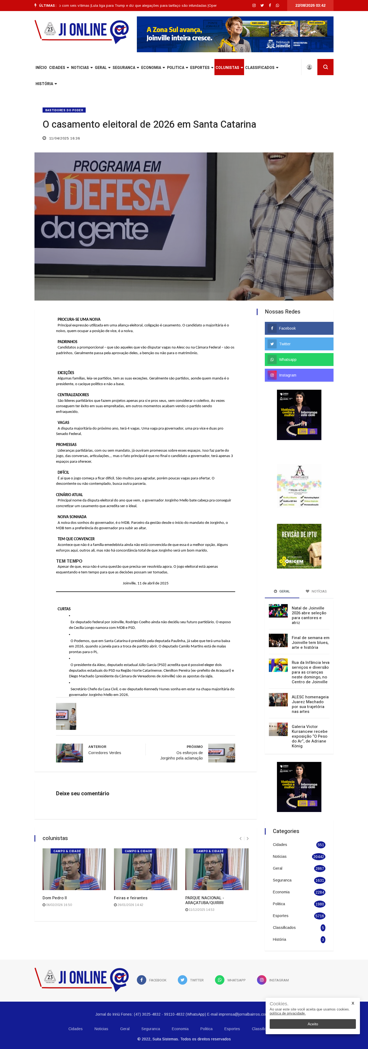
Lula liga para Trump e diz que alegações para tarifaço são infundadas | (130, 6)
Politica (175, 68)
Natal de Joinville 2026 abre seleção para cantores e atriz (309, 601)
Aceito (313, 1024)
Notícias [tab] (319, 577)
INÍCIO (41, 68)
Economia (151, 68)
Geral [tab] (284, 577)
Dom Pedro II (55, 898)
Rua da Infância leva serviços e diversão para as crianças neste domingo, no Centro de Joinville (310, 658)
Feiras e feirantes (130, 898)
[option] (130, 5)
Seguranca (124, 68)
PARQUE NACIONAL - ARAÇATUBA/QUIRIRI (204, 900)
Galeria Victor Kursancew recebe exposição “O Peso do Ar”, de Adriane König (310, 722)
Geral (101, 68)
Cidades (57, 68)
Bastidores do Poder (64, 110)
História (44, 84)
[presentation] (240, 838)
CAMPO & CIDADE (67, 851)
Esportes (200, 68)
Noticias (80, 68)
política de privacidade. (288, 1013)
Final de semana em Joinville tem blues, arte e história (310, 628)
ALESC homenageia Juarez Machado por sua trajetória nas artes (310, 690)
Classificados (260, 68)
